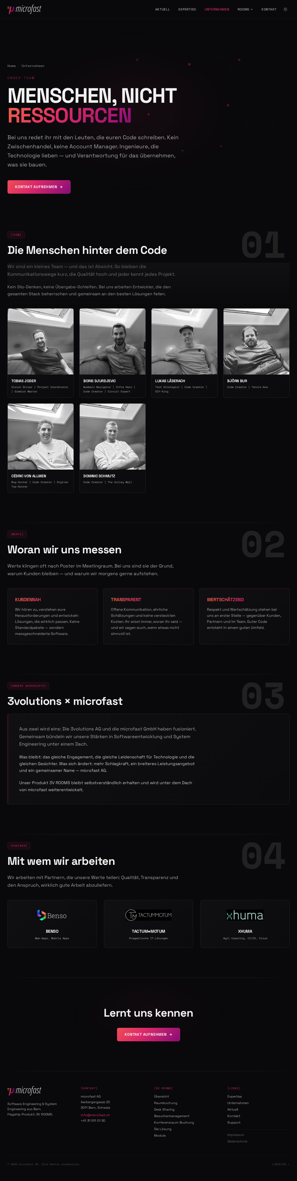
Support (233, 1122)
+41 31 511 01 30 (93, 1120)
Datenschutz (237, 1141)
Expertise (187, 9)
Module (160, 1135)
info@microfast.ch (95, 1115)
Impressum (235, 1135)
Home (11, 65)
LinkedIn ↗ (281, 1164)
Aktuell (162, 9)
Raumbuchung (165, 1103)
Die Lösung (162, 1129)
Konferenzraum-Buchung (174, 1122)
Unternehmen (217, 9)
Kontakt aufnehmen (36, 186)
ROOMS (244, 9)
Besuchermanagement (171, 1116)
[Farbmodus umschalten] (285, 9)
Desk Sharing (164, 1109)
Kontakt (269, 9)
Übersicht (161, 1096)
